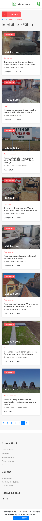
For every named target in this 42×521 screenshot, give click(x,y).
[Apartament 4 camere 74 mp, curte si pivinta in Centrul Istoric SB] (21, 285)
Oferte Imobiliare (8, 450)
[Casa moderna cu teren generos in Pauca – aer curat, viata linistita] (21, 333)
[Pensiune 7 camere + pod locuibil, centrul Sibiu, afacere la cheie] (21, 91)
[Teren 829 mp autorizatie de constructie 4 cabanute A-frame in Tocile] (21, 381)
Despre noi (5, 454)
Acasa (4, 19)
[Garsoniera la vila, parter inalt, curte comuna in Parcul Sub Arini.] (21, 43)
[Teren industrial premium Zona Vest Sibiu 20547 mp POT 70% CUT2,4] (21, 139)
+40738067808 (7, 486)
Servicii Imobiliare (8, 457)
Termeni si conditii (8, 461)
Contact (4, 465)
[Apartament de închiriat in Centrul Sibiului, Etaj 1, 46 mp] (21, 237)
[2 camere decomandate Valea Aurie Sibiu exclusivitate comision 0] (21, 189)
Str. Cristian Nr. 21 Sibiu (10, 482)
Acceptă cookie (21, 518)
